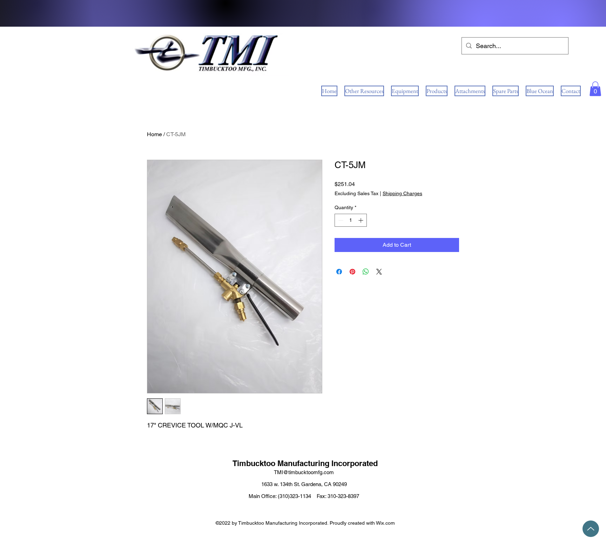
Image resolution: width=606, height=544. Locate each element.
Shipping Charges (402, 193)
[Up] (591, 528)
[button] (595, 88)
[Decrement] (340, 220)
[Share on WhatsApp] (366, 271)
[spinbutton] (350, 220)
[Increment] (361, 220)
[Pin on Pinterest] (352, 271)
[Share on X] (379, 271)
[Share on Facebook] (339, 271)
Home (154, 134)
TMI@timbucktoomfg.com (304, 472)
